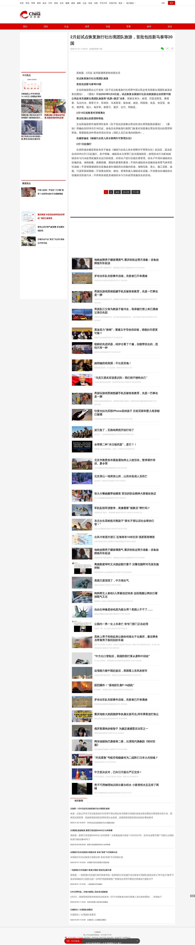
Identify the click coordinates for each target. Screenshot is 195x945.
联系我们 (87, 937)
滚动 (170, 26)
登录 (171, 3)
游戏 (56, 3)
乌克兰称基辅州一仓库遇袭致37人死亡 (104, 940)
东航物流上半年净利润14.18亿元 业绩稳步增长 (31, 95)
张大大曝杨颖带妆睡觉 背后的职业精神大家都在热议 (125, 493)
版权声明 (103, 937)
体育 (87, 26)
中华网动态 (126, 937)
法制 (96, 3)
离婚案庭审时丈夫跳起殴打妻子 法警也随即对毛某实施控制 (126, 565)
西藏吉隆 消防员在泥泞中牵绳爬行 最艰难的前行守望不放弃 (31, 118)
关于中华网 (72, 937)
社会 (66, 26)
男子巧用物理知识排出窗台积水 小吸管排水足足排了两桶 (126, 786)
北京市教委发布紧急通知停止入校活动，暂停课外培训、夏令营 (124, 461)
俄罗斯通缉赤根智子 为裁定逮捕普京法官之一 (121, 728)
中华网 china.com (31, 15)
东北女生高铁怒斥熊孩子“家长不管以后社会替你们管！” (124, 522)
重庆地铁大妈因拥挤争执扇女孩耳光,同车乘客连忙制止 (126, 714)
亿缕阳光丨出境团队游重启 (81, 909)
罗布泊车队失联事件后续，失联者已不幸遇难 (120, 276)
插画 (73, 3)
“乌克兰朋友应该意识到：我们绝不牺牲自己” (120, 377)
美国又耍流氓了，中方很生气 (111, 580)
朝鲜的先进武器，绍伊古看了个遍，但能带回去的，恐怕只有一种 (126, 345)
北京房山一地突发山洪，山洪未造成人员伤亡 (120, 476)
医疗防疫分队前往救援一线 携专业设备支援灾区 (31, 137)
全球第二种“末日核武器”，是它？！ (115, 444)
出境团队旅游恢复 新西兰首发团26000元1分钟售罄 (91, 830)
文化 (62, 3)
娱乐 (44, 3)
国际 (46, 26)
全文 (117, 192)
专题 (108, 26)
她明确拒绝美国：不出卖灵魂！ (112, 363)
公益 (84, 3)
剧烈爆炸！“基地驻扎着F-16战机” (114, 685)
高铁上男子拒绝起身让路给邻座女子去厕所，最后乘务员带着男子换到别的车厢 (126, 638)
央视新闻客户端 (95, 48)
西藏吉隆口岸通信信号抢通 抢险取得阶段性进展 (54, 116)
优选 (90, 3)
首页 (22, 3)
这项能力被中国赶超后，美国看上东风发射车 (120, 670)
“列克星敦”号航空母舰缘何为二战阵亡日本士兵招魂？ (126, 757)
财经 (39, 3)
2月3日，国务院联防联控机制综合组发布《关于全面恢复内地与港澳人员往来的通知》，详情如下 (116, 896)
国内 (25, 26)
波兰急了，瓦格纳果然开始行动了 (114, 430)
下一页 (136, 192)
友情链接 (118, 937)
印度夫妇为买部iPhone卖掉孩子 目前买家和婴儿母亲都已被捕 (127, 412)
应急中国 (113, 3)
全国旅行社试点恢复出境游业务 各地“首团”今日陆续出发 (93, 852)
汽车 (50, 3)
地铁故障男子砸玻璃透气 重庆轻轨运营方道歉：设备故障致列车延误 (126, 261)
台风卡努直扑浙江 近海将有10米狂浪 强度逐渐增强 (124, 537)
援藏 (67, 3)
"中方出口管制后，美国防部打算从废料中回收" (122, 656)
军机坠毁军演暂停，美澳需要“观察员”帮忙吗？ (122, 508)
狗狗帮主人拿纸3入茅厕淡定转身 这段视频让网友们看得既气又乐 (126, 594)
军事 (33, 3)
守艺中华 (103, 3)
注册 (163, 3)
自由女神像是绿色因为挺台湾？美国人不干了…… (123, 609)
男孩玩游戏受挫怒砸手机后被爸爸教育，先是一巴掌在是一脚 (126, 293)
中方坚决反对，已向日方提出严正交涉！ (118, 772)
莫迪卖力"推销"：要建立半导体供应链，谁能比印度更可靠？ (126, 331)
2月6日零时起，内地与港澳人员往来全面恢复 (89, 891)
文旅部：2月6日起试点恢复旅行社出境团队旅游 (90, 808)
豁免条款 (110, 937)
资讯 (27, 3)
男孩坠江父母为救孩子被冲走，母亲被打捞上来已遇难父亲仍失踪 (126, 310)
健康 (79, 3)
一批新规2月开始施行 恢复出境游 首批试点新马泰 (90, 870)
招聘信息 (95, 937)
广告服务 (80, 937)
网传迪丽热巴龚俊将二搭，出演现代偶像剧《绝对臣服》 (124, 743)
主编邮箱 (97, 932)
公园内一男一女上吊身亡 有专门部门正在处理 (121, 624)
